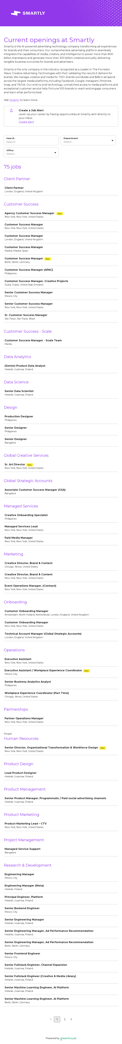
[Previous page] (50, 1019)
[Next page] (71, 1019)
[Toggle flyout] (112, 141)
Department (71, 138)
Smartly (14, 100)
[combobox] (6, 154)
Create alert (26, 121)
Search (10, 138)
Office (10, 150)
